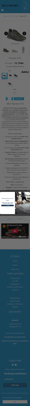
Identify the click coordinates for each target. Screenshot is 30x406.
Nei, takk (7, 207)
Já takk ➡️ (7, 205)
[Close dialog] (29, 192)
